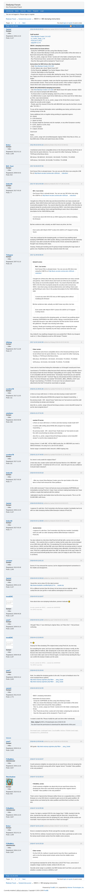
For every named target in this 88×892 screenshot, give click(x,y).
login (64, 23)
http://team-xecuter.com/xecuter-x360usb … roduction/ (51, 173)
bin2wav (62, 730)
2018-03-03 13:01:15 (36, 560)
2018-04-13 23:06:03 (36, 637)
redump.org (9, 11)
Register (35, 11)
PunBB (52, 887)
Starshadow (10, 777)
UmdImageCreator (46, 730)
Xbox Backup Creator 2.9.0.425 (41, 36)
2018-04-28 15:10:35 (36, 688)
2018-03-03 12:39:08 (36, 521)
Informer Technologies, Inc (75, 887)
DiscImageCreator (35, 730)
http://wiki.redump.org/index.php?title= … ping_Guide (46, 679)
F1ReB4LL (10, 759)
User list (23, 11)
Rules (29, 11)
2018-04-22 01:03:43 (36, 670)
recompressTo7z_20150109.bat (39, 732)
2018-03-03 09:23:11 (36, 503)
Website (8, 738)
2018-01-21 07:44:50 (36, 454)
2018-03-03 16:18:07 (36, 596)
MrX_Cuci (10, 166)
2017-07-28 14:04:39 (36, 184)
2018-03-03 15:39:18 (36, 578)
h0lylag (9, 342)
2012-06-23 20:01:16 (36, 145)
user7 (8, 620)
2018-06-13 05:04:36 (36, 741)
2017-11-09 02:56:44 (36, 255)
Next (23, 23)
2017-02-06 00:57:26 (36, 166)
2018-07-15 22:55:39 (36, 808)
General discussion (25, 19)
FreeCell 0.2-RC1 (36, 40)
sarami (8, 688)
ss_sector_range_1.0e (38, 38)
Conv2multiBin (56, 730)
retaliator (9, 413)
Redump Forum (13, 5)
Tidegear (9, 255)
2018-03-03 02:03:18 (36, 473)
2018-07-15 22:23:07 (36, 759)
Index (17, 11)
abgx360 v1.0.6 (36, 42)
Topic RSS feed (77, 26)
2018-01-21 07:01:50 (36, 413)
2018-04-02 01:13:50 (36, 620)
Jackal (8, 29)
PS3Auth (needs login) (72, 730)
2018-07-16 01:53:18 (36, 843)
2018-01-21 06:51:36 (36, 389)
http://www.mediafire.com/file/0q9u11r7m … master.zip (47, 585)
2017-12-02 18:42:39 (36, 342)
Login (42, 11)
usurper (9, 561)
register (70, 23)
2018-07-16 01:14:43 (36, 826)
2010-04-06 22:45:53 (36, 29)
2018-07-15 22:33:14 (36, 777)
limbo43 (9, 184)
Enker (8, 145)
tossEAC (9, 596)
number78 (10, 389)
